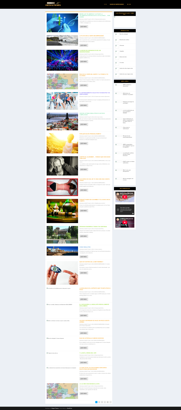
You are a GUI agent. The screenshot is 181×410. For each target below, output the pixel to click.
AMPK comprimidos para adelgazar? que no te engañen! (128, 146)
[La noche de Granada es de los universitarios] (62, 60)
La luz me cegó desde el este (89, 383)
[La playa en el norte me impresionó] (62, 40)
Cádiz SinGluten (84, 247)
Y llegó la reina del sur (87, 353)
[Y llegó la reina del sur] (62, 353)
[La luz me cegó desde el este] (62, 391)
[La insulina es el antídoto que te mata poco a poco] (62, 288)
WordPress (69, 408)
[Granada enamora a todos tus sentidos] (62, 235)
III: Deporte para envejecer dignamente (101, 96)
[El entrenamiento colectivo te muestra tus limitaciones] (62, 101)
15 (107, 402)
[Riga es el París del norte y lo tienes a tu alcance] (62, 81)
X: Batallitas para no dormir (99, 203)
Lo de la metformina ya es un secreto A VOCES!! (128, 111)
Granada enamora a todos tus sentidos (93, 226)
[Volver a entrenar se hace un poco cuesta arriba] (62, 321)
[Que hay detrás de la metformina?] (62, 273)
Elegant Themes (55, 408)
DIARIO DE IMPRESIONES (117, 4)
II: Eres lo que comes (98, 117)
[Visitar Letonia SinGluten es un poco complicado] (62, 121)
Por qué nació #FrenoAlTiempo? (90, 133)
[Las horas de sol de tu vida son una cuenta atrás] (62, 187)
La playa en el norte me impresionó (91, 35)
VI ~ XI (129, 4)
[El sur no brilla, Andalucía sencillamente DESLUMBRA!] (62, 304)
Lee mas (83, 26)
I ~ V (105, 4)
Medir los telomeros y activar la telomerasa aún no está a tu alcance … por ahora (94, 15)
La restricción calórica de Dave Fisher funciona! (128, 154)
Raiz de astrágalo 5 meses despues (91, 338)
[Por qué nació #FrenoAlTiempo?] (62, 143)
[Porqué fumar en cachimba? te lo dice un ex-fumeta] (62, 211)
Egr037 (86, 19)
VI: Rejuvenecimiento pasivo (99, 19)
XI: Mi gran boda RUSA (98, 54)
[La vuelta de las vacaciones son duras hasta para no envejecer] (62, 368)
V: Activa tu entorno (98, 249)
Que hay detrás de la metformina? (91, 261)
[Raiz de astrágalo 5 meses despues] (62, 338)
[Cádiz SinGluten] (62, 251)
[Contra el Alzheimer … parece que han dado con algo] (62, 166)
